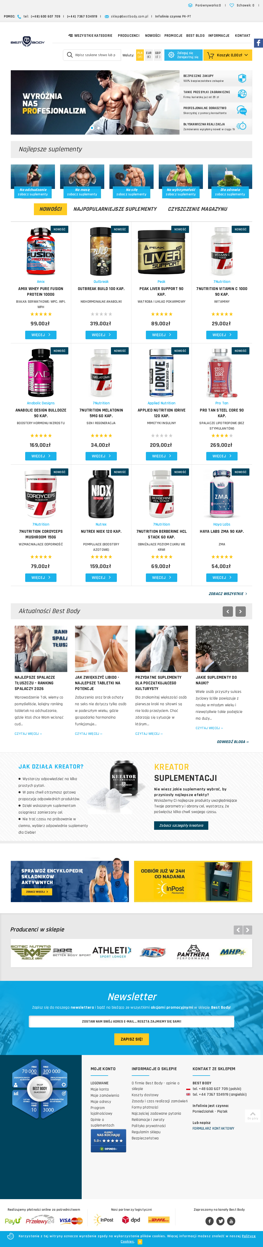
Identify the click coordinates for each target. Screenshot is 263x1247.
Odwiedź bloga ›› (232, 742)
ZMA (222, 544)
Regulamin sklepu (146, 1132)
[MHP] (231, 952)
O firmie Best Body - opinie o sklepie (156, 1086)
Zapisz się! (132, 1039)
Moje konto (100, 1089)
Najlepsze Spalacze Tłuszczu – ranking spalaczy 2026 (35, 683)
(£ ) (158, 55)
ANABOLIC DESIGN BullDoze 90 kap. (41, 413)
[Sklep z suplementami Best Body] (28, 41)
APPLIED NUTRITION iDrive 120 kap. (161, 413)
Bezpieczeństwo (145, 1138)
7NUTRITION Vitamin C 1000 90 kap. (221, 291)
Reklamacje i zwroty (148, 1119)
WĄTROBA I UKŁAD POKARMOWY (161, 301)
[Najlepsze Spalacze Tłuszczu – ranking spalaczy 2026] (41, 649)
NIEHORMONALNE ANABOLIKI (101, 301)
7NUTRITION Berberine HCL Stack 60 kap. (161, 534)
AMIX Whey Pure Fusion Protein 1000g (40, 291)
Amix (41, 281)
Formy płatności (145, 1107)
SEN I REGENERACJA (101, 423)
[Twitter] (220, 1221)
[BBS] (71, 952)
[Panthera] (191, 952)
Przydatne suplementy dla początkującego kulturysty (158, 683)
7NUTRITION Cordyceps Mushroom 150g (41, 534)
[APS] (151, 952)
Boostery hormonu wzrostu (41, 423)
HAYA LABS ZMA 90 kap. (222, 531)
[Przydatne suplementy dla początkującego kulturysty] (161, 649)
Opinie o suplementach (102, 1122)
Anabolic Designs (41, 403)
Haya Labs (221, 524)
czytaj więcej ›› (28, 733)
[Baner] (95, 102)
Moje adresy (101, 1101)
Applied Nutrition (161, 403)
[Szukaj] (70, 54)
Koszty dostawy (145, 1095)
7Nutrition (221, 281)
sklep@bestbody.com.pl (129, 16)
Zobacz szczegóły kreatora (181, 825)
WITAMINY (222, 301)
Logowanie (100, 1083)
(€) (149, 55)
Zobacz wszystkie (226, 594)
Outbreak (101, 281)
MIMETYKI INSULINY (161, 423)
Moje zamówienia (105, 1095)
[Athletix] (111, 952)
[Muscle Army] (31, 952)
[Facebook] (209, 1221)
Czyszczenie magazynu (197, 209)
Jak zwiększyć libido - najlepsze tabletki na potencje (97, 683)
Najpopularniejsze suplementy (114, 209)
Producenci (128, 35)
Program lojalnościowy (101, 1110)
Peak (162, 281)
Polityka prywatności (149, 1125)
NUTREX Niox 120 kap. (101, 531)
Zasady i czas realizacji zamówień (160, 1101)
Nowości (153, 35)
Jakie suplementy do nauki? (216, 680)
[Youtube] (231, 1221)
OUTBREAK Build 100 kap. (101, 289)
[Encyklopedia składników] (70, 881)
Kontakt (242, 35)
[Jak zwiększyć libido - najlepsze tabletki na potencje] (101, 649)
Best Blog (195, 35)
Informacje (219, 35)
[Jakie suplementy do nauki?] (222, 649)
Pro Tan (222, 403)
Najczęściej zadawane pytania (156, 1113)
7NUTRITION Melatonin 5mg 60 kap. (101, 413)
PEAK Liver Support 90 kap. (161, 291)
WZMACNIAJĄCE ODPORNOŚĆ (41, 544)
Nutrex (101, 524)
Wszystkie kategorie (93, 35)
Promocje (173, 35)
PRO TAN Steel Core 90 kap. (222, 413)
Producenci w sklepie (37, 930)
